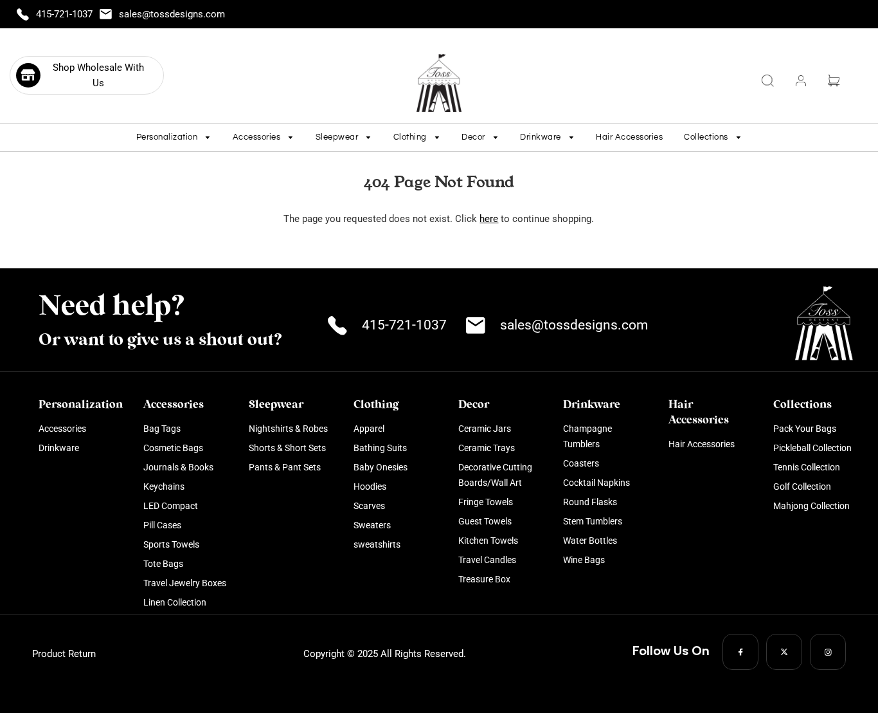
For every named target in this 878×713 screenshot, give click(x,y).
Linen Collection (174, 602)
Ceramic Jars (484, 428)
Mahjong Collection (811, 506)
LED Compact (170, 506)
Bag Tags (162, 428)
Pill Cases (162, 525)
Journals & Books (178, 467)
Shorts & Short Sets (287, 448)
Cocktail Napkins (596, 482)
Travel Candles (487, 560)
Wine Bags (584, 560)
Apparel (369, 428)
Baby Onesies (381, 467)
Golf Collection (802, 486)
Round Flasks (590, 502)
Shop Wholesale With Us (98, 75)
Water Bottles (590, 540)
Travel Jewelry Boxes (184, 583)
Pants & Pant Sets (285, 467)
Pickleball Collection (812, 448)
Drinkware (59, 448)
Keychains (163, 486)
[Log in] (801, 81)
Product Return (64, 654)
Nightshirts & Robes (288, 428)
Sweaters (372, 525)
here (488, 219)
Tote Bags (163, 564)
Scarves (369, 506)
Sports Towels (171, 544)
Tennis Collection (806, 467)
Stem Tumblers (592, 521)
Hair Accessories (629, 137)
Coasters (581, 463)
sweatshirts (377, 544)
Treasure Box (484, 579)
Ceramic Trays (486, 448)
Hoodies (370, 486)
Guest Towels (485, 521)
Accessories (62, 428)
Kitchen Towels (488, 540)
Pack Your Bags (804, 428)
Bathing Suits (380, 448)
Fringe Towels (485, 502)
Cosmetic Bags (173, 448)
